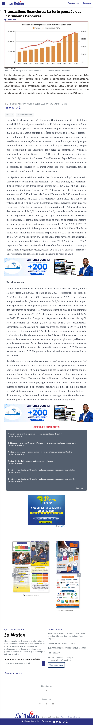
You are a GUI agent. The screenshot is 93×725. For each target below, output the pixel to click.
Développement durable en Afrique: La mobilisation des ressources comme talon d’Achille (42, 470)
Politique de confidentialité (71, 717)
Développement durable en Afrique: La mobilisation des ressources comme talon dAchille (41, 479)
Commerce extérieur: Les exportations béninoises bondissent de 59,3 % (35, 434)
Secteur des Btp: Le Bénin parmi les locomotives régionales (30, 461)
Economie (11, 19)
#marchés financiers (24, 115)
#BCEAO (9, 115)
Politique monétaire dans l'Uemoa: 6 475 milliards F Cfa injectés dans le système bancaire (42, 443)
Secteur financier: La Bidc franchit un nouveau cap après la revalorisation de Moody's (40, 452)
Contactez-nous (56, 665)
